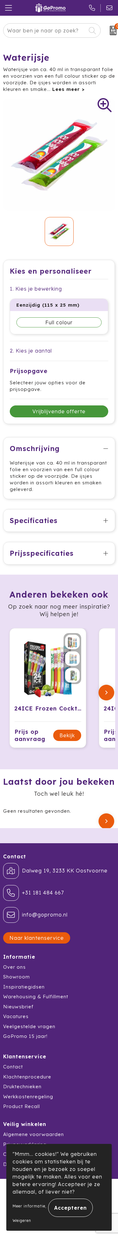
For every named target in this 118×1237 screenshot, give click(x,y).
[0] (111, 30)
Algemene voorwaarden (33, 1134)
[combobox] (44, 30)
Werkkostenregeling (28, 1097)
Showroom (16, 977)
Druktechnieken (22, 1086)
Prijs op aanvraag (29, 735)
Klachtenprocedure (27, 1077)
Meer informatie (29, 1206)
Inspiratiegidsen (24, 987)
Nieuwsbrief (18, 1007)
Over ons (14, 967)
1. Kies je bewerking (36, 289)
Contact (13, 1067)
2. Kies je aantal (31, 351)
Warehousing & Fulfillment (35, 997)
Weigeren (22, 1220)
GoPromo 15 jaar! (25, 1036)
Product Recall (21, 1106)
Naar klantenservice (36, 938)
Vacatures (16, 1016)
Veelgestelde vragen (29, 1026)
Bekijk (67, 735)
